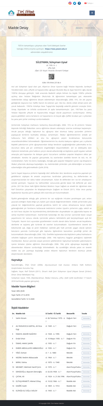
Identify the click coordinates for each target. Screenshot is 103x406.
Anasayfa (79, 28)
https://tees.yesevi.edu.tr (56, 49)
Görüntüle (86, 318)
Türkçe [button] (89, 3)
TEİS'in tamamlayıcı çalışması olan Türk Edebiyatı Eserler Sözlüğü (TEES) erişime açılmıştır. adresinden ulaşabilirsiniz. (42, 48)
